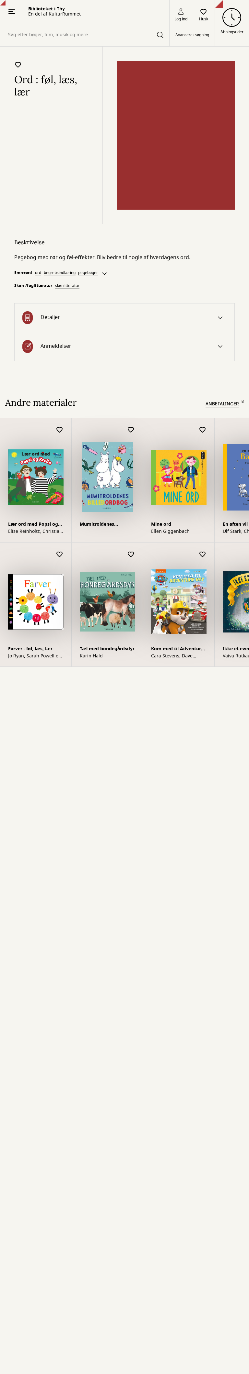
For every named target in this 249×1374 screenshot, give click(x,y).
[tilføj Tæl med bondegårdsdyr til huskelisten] (131, 554)
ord (38, 273)
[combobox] (84, 34)
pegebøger (88, 273)
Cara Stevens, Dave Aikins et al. (172, 656)
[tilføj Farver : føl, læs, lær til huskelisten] (60, 554)
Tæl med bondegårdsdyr (107, 648)
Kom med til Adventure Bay (177, 649)
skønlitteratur (67, 286)
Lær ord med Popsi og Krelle (33, 525)
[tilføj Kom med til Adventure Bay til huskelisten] (203, 554)
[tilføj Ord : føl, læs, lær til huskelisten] (18, 65)
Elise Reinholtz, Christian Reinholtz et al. (35, 531)
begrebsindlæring (60, 273)
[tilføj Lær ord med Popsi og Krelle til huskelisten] (60, 430)
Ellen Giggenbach (170, 531)
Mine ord (161, 524)
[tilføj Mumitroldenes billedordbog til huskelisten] (131, 430)
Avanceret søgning (192, 35)
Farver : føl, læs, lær (30, 648)
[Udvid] (104, 274)
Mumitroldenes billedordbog (97, 525)
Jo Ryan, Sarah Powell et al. (34, 656)
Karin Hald (91, 656)
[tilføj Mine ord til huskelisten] (203, 430)
